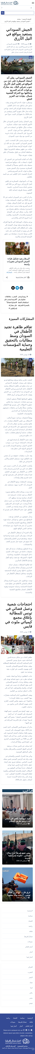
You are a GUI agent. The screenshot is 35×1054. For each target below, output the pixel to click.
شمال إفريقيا (28, 936)
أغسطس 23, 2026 (22, 824)
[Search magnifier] (2, 12)
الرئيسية (30, 911)
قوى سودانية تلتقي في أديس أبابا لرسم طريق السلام (17, 819)
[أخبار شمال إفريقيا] (10, 2)
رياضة (31, 926)
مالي (31, 993)
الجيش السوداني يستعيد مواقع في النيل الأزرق (19, 33)
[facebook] (26, 1030)
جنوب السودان (22, 49)
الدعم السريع (27, 47)
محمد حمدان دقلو (17, 52)
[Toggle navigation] (33, 2)
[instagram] (23, 1030)
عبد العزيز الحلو (12, 49)
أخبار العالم (29, 947)
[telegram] (31, 1030)
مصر (31, 998)
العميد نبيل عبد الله (16, 47)
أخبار (31, 952)
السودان (24, 59)
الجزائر (30, 967)
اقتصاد (30, 921)
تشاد (31, 982)
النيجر (31, 977)
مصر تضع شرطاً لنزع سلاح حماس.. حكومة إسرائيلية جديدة (18, 855)
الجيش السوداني (12, 44)
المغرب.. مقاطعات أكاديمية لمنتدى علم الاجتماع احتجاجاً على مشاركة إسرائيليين (10, 302)
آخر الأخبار (30, 59)
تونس (31, 1003)
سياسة (18, 59)
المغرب (30, 972)
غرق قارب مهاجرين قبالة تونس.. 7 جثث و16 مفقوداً (18, 893)
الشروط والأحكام (10, 1046)
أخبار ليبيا (30, 957)
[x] (29, 1030)
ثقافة (31, 931)
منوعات (30, 941)
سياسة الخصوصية (22, 1046)
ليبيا (31, 988)
